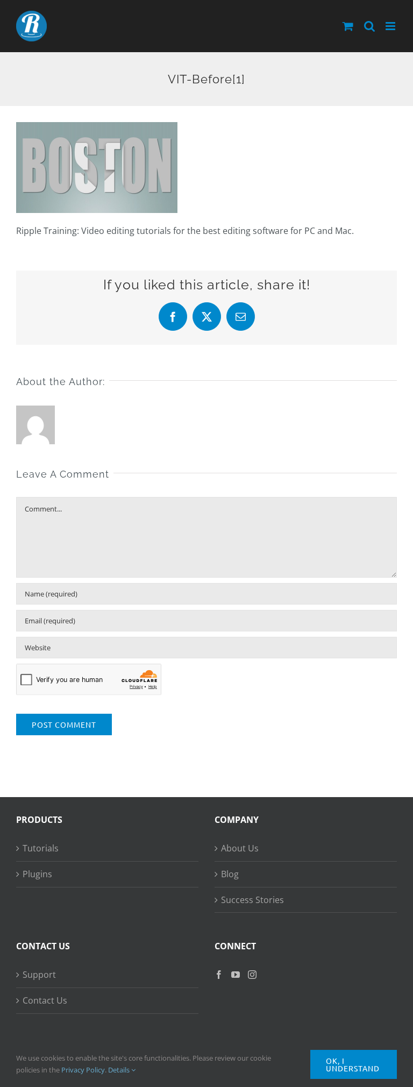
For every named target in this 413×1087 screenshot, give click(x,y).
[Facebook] (219, 974)
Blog (230, 874)
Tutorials (41, 848)
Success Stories (252, 900)
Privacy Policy (83, 1070)
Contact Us (45, 1000)
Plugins (37, 874)
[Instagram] (252, 974)
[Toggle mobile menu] (391, 26)
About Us (240, 848)
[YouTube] (235, 974)
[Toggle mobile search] (369, 26)
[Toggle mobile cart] (348, 26)
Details (119, 1070)
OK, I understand (353, 1064)
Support (39, 975)
